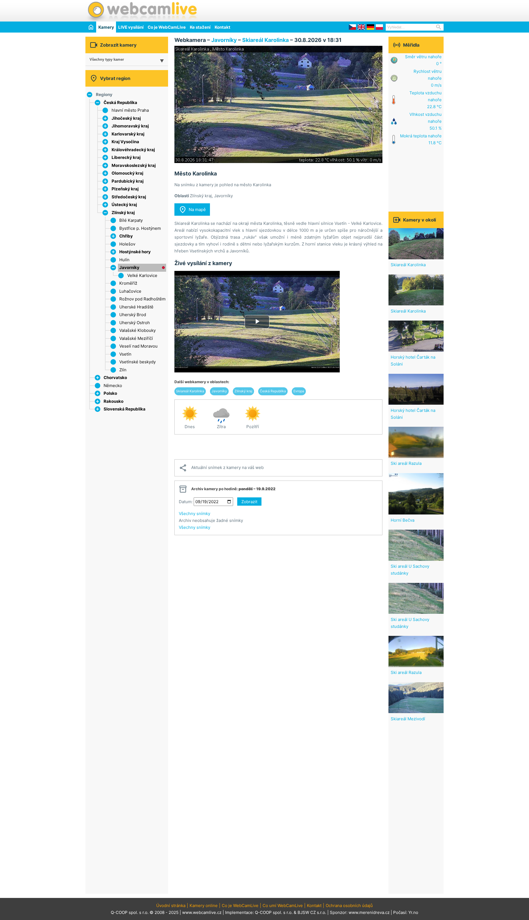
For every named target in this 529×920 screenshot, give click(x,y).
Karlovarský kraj (128, 134)
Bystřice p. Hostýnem (140, 228)
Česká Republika (120, 102)
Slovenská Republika (124, 409)
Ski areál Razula (406, 463)
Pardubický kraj (128, 181)
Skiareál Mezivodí (408, 718)
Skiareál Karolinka (266, 40)
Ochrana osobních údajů (349, 905)
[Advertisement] (379, 10)
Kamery (106, 27)
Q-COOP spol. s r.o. (274, 912)
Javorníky (129, 267)
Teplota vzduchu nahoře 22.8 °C (425, 99)
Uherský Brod (132, 314)
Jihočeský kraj (126, 118)
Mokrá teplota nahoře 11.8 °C (421, 139)
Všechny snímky (194, 513)
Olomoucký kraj (127, 173)
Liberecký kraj (126, 157)
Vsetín (125, 354)
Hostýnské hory (135, 251)
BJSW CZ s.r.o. (312, 912)
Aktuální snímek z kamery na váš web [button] (221, 468)
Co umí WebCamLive (283, 905)
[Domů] (90, 27)
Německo (113, 385)
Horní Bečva (402, 520)
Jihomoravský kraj (130, 126)
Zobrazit (249, 501)
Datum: (186, 501)
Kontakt (222, 27)
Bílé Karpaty (131, 220)
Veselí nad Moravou (138, 346)
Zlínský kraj (123, 212)
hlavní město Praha (130, 110)
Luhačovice (130, 291)
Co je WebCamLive (167, 27)
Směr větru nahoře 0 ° (423, 60)
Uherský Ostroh (134, 322)
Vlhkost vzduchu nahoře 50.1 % (425, 121)
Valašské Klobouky (137, 330)
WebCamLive (141, 11)
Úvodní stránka (170, 905)
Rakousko (113, 401)
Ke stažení (200, 27)
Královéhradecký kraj (133, 149)
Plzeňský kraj (125, 188)
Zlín (122, 369)
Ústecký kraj (124, 204)
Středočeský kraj (129, 196)
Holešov (127, 244)
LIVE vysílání (131, 27)
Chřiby (126, 236)
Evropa (298, 391)
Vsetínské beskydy (137, 361)
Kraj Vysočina (125, 141)
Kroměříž (128, 283)
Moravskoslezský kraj (134, 165)
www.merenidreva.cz (369, 912)
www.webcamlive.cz (202, 912)
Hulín (124, 259)
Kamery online (204, 905)
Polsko (110, 393)
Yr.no (413, 912)
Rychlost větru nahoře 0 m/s (428, 78)
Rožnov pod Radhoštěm (142, 299)
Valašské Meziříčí (136, 338)
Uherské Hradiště (136, 307)
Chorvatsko (115, 377)
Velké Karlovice (142, 275)
